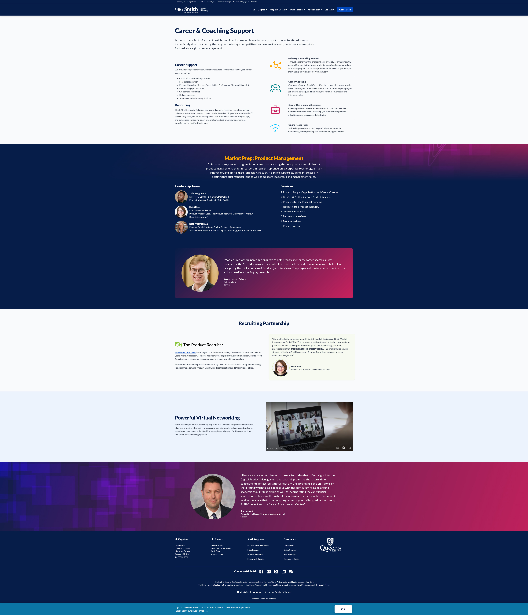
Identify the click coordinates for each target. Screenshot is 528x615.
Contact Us (289, 545)
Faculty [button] (210, 2)
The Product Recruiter (185, 352)
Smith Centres (290, 550)
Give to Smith (245, 592)
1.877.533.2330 (181, 557)
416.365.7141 (217, 554)
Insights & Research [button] (195, 2)
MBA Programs (254, 550)
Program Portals (273, 592)
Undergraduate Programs (258, 545)
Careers (258, 592)
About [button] (253, 2)
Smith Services (290, 554)
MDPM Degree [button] (258, 9)
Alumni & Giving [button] (223, 2)
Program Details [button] (278, 9)
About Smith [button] (314, 9)
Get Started (345, 10)
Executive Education (256, 559)
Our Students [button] (296, 9)
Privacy (288, 592)
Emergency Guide (291, 559)
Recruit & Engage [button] (240, 2)
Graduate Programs (256, 554)
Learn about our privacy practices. (192, 610)
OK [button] (343, 609)
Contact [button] (328, 9)
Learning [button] (179, 2)
